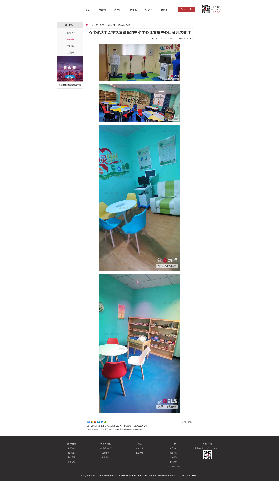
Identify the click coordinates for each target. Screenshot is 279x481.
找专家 (117, 9)
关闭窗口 (188, 421)
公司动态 (71, 32)
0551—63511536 (173, 466)
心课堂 (149, 9)
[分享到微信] (105, 422)
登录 (183, 9)
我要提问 (71, 452)
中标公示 (71, 45)
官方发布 (173, 448)
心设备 (164, 9)
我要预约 (71, 448)
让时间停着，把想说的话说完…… (207, 448)
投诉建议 (173, 457)
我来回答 (105, 457)
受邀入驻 (139, 452)
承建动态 (71, 39)
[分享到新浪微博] (95, 422)
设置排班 (105, 452)
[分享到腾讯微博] (98, 422)
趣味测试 (71, 457)
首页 (87, 9)
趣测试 (133, 9)
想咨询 (102, 9)
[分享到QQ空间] (92, 422)
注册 (190, 9)
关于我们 (173, 452)
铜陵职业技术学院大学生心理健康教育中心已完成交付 (118, 429)
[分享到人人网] (102, 422)
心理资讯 (71, 52)
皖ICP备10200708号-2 (188, 475)
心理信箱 (71, 461)
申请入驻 (139, 448)
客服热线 (173, 461)
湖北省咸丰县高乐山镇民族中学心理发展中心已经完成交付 (120, 425)
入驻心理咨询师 (105, 448)
